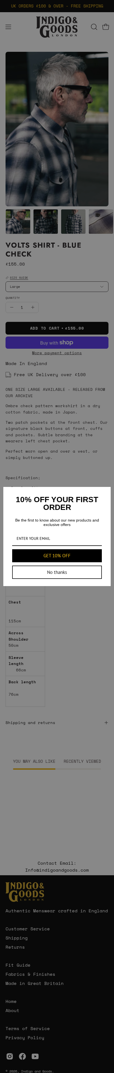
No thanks (57, 572)
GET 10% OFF (57, 556)
